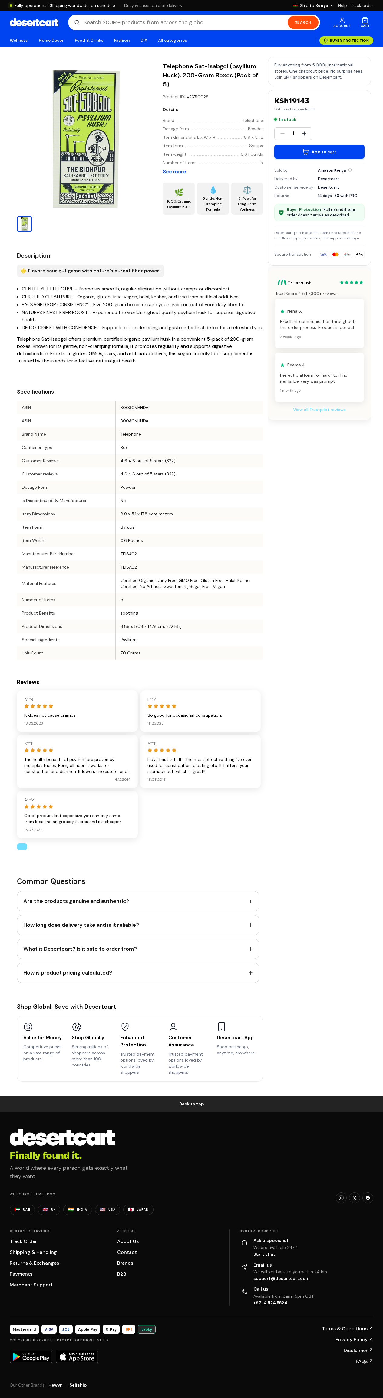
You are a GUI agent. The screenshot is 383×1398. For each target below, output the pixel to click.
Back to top (191, 1104)
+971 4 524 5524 (270, 1303)
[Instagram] (341, 1197)
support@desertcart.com (281, 1278)
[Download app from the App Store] (77, 1357)
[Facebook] (367, 1197)
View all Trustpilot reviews (319, 410)
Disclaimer (358, 1350)
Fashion (121, 40)
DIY (143, 40)
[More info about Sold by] (350, 170)
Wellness (19, 40)
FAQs (364, 1361)
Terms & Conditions (347, 1328)
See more (174, 171)
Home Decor (51, 40)
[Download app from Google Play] (31, 1357)
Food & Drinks (89, 40)
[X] (354, 1197)
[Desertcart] (34, 22)
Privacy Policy (354, 1339)
